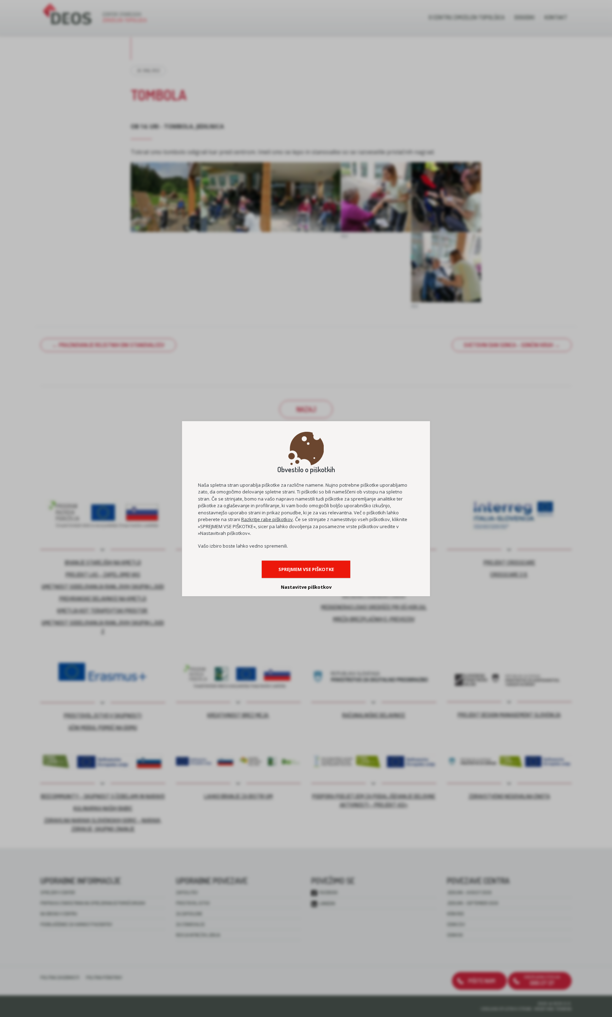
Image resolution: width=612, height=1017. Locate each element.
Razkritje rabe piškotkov (267, 519)
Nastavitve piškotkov (306, 586)
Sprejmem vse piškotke (306, 569)
